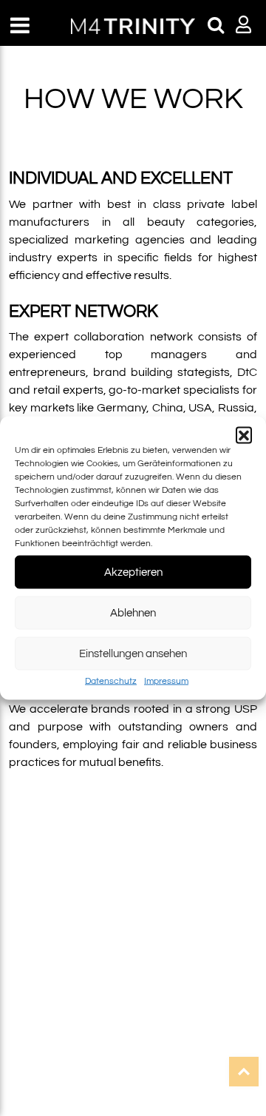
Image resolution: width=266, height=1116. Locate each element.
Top (244, 1071)
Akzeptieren (133, 571)
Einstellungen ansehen (133, 653)
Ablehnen (133, 612)
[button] (243, 435)
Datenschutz (111, 681)
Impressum (166, 681)
